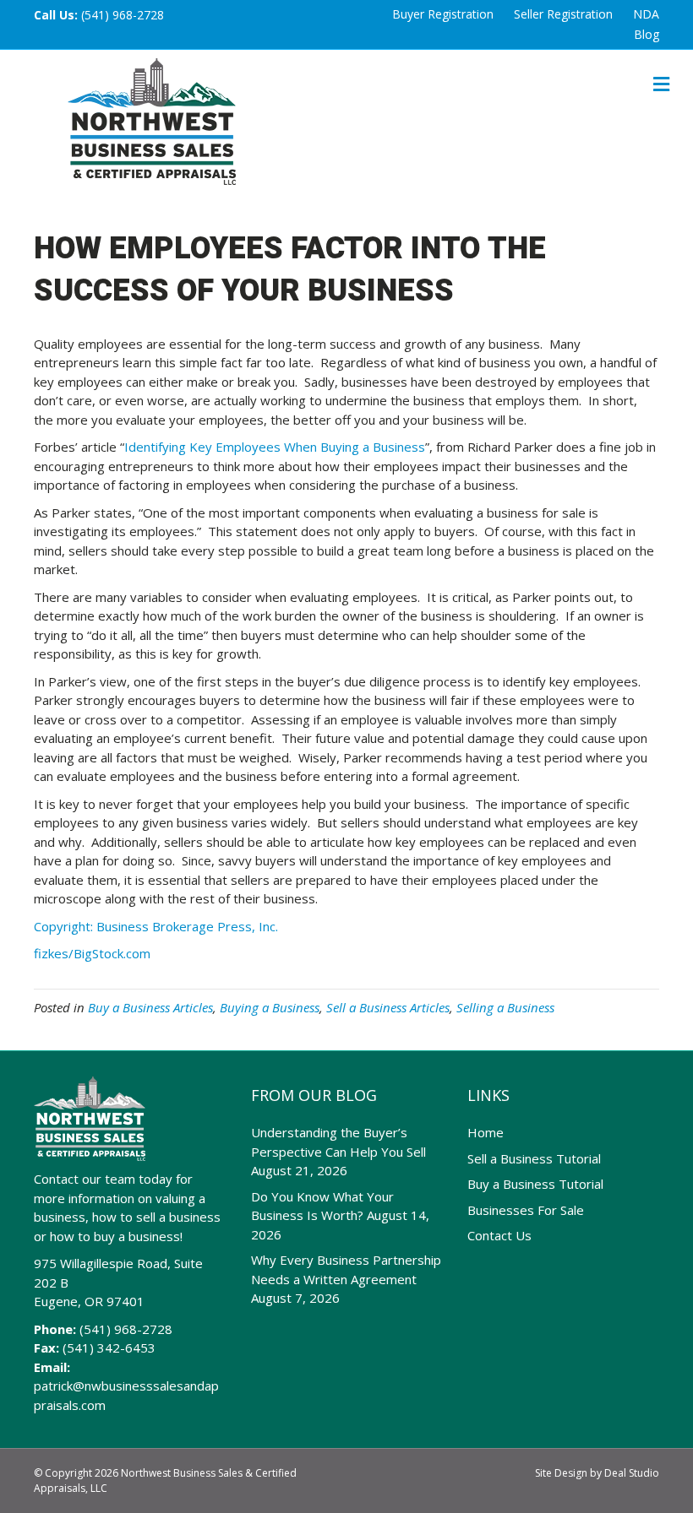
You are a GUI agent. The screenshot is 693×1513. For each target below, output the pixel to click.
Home (485, 1132)
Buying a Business (269, 1007)
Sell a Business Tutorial (534, 1158)
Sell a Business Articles (388, 1007)
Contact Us (499, 1235)
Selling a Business (505, 1007)
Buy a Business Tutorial (535, 1183)
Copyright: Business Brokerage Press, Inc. (156, 926)
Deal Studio (631, 1473)
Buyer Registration (443, 14)
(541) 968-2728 (122, 15)
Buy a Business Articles (150, 1007)
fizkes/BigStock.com (92, 953)
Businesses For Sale (525, 1209)
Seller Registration (563, 14)
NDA (646, 14)
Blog (646, 34)
